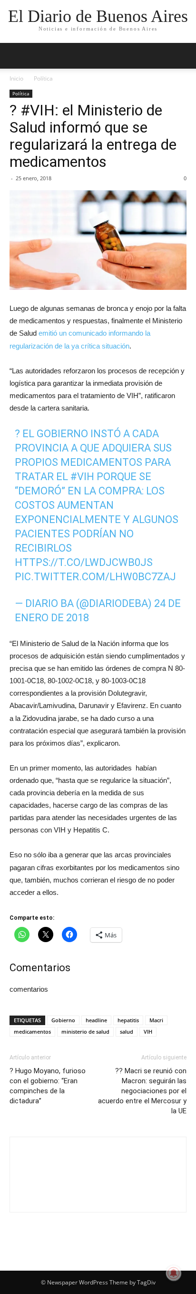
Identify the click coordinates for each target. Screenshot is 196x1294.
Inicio (16, 78)
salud (126, 1031)
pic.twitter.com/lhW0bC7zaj (95, 577)
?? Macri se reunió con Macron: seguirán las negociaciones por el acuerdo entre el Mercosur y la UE (142, 1091)
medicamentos (32, 1031)
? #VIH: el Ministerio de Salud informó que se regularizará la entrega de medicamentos (93, 136)
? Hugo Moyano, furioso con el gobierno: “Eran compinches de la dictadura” (48, 1086)
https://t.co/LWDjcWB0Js (84, 562)
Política (43, 78)
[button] (182, 56)
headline (96, 1020)
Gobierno (63, 1020)
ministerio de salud (85, 1031)
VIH (148, 1031)
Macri (156, 1020)
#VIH (82, 477)
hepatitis (128, 1020)
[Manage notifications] (173, 1273)
